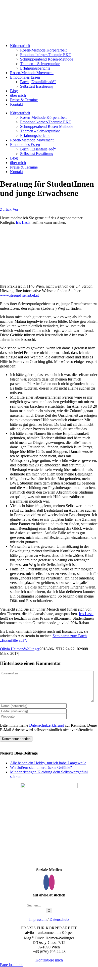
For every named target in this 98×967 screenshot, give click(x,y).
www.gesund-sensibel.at (19, 295)
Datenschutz (59, 919)
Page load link (11, 964)
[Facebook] (46, 882)
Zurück (6, 209)
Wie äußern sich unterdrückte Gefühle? (41, 767)
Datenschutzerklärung (46, 725)
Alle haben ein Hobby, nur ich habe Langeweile (48, 763)
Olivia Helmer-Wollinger (19, 649)
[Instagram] (52, 882)
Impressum (37, 919)
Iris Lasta (23, 222)
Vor (15, 209)
